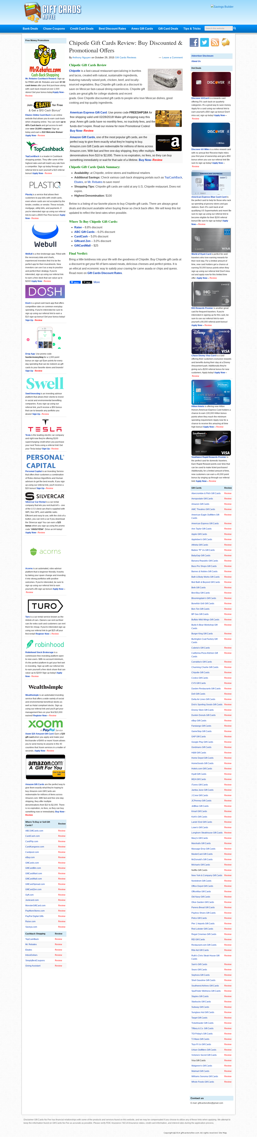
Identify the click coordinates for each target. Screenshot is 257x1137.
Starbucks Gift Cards (201, 1001)
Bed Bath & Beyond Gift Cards (205, 582)
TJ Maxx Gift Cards (200, 1039)
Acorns (29, 568)
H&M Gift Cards (198, 752)
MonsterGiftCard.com (35, 905)
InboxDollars (31, 955)
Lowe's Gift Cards (199, 827)
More (97, 282)
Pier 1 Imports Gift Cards (203, 923)
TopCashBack (173, 177)
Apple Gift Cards (199, 534)
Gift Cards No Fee (57, 13)
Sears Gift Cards (199, 969)
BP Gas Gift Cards (200, 614)
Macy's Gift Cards (199, 838)
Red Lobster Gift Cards (202, 929)
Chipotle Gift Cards (200, 672)
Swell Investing (32, 393)
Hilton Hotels (197, 406)
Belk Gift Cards (198, 587)
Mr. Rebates (95, 182)
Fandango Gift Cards (201, 726)
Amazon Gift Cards (200, 504)
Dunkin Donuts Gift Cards (203, 715)
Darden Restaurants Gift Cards (206, 688)
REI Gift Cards (198, 939)
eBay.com (30, 857)
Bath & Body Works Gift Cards (205, 577)
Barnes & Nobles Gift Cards (204, 571)
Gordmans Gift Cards (201, 747)
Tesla (28, 435)
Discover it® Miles (200, 149)
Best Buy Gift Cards (200, 593)
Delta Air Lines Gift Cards (203, 699)
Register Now (42, 634)
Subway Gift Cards (200, 1007)
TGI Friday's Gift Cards (202, 1033)
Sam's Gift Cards (199, 964)
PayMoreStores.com (35, 911)
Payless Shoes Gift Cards (203, 913)
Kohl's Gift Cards (199, 817)
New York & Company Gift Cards (206, 875)
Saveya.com (31, 927)
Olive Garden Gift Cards (202, 902)
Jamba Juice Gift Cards (202, 790)
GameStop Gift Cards (201, 731)
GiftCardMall (82, 245)
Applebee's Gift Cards (201, 539)
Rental (42, 502)
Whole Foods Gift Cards (202, 1082)
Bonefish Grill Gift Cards (202, 603)
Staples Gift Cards (200, 996)
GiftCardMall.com (33, 879)
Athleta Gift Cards (199, 545)
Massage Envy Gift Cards (203, 849)
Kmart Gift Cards (199, 811)
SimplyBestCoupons (35, 960)
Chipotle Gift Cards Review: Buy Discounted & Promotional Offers (126, 46)
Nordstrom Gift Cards (201, 881)
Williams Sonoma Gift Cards (204, 1076)
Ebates (78, 182)
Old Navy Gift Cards (200, 897)
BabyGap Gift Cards (200, 555)
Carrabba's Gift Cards (201, 662)
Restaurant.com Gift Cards (203, 945)
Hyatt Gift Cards (198, 774)
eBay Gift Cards (198, 720)
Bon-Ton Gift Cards (200, 609)
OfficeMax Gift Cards (201, 891)
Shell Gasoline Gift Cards (203, 980)
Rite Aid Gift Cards (200, 950)
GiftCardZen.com (33, 889)
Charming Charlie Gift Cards (204, 667)
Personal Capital (33, 471)
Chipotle (74, 70)
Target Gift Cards (199, 1018)
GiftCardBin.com (33, 868)
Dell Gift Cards (198, 694)
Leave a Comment (172, 57)
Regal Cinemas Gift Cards (203, 934)
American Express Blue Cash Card (208, 197)
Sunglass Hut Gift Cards (202, 1012)
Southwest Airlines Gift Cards (205, 986)
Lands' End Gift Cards (201, 822)
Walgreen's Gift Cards (201, 1066)
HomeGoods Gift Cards (202, 763)
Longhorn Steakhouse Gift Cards (207, 832)
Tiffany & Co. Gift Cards (202, 1028)
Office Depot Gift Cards (202, 886)
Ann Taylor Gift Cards (201, 529)
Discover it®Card (200, 98)
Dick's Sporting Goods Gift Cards (206, 704)
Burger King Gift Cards (202, 633)
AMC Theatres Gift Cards (203, 509)
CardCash (81, 236)
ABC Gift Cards (84, 231)
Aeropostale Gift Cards (202, 498)
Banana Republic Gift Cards (204, 561)
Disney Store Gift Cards (202, 710)
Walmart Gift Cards (200, 1071)
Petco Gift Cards (199, 918)
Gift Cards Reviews (125, 57)
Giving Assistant (32, 966)
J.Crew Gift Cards (199, 795)
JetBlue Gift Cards (200, 806)
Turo (27, 617)
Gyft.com (29, 895)
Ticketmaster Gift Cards (202, 1023)
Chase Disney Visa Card (203, 355)
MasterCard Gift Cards (202, 854)
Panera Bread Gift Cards (203, 907)
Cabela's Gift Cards (200, 648)
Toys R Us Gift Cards (201, 1044)
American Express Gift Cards (205, 523)
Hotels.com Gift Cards (201, 768)
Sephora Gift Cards (200, 975)
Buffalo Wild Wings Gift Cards (205, 619)
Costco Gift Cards (199, 678)
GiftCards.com (32, 863)
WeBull (28, 254)
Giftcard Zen (82, 241)
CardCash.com (32, 836)
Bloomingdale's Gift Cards (203, 598)
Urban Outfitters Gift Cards (203, 1050)
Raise (78, 227)
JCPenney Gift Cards (201, 800)
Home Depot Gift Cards (202, 758)
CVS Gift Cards (198, 683)
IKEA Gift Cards (198, 779)
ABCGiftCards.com (34, 831)
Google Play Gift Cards (202, 742)
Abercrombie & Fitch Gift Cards (206, 493)
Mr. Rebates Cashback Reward (40, 78)
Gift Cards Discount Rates (104, 273)
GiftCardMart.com (33, 873)
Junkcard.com (32, 900)
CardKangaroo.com (34, 846)
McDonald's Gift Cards (202, 859)
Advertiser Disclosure (202, 56)
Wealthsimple (32, 695)
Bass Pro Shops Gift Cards (204, 566)
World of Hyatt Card (201, 254)
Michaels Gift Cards (200, 865)
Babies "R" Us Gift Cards (203, 550)
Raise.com (30, 921)
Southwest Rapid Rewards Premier (208, 457)
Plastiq (28, 194)
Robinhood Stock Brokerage (39, 652)
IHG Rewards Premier (202, 308)
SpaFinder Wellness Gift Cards (206, 991)
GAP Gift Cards (198, 736)
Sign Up (36, 414)
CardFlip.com (31, 841)
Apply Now (219, 115)
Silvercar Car (32, 502)
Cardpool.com (32, 852)
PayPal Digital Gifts (34, 916)
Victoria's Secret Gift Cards (204, 1055)
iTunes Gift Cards (199, 785)
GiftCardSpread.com (35, 884)
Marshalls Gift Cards (201, 843)
